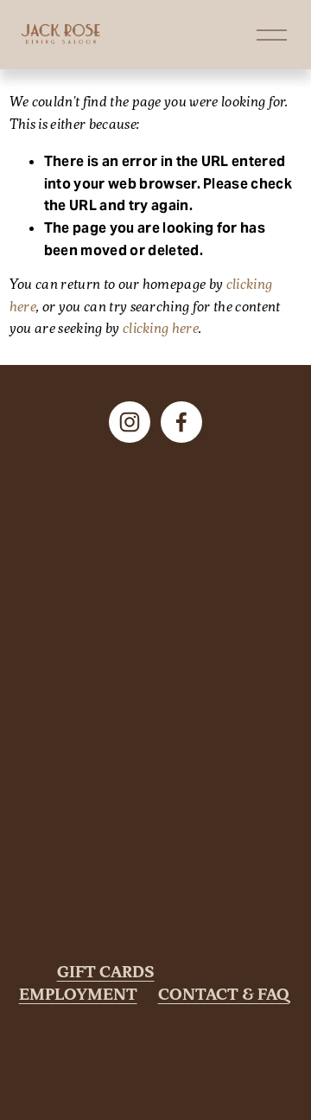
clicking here (161, 329)
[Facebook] (181, 422)
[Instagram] (129, 422)
